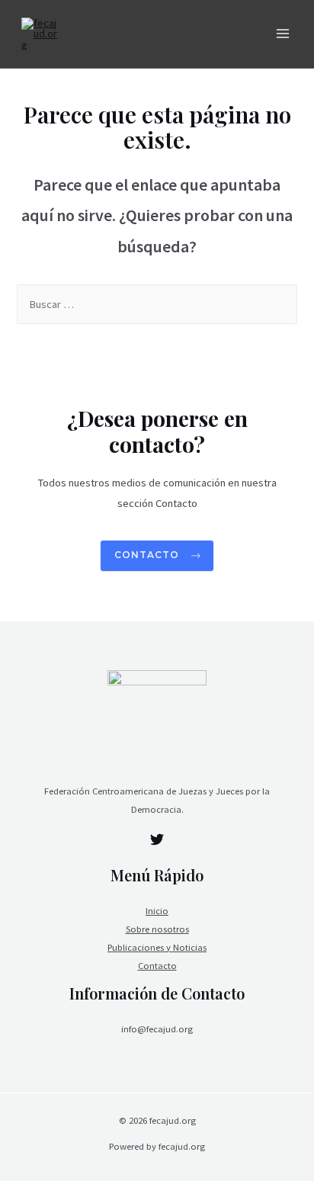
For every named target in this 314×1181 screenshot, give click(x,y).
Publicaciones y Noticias (157, 947)
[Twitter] (157, 839)
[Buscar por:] (156, 304)
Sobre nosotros (157, 929)
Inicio (157, 910)
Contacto (157, 965)
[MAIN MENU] (283, 34)
